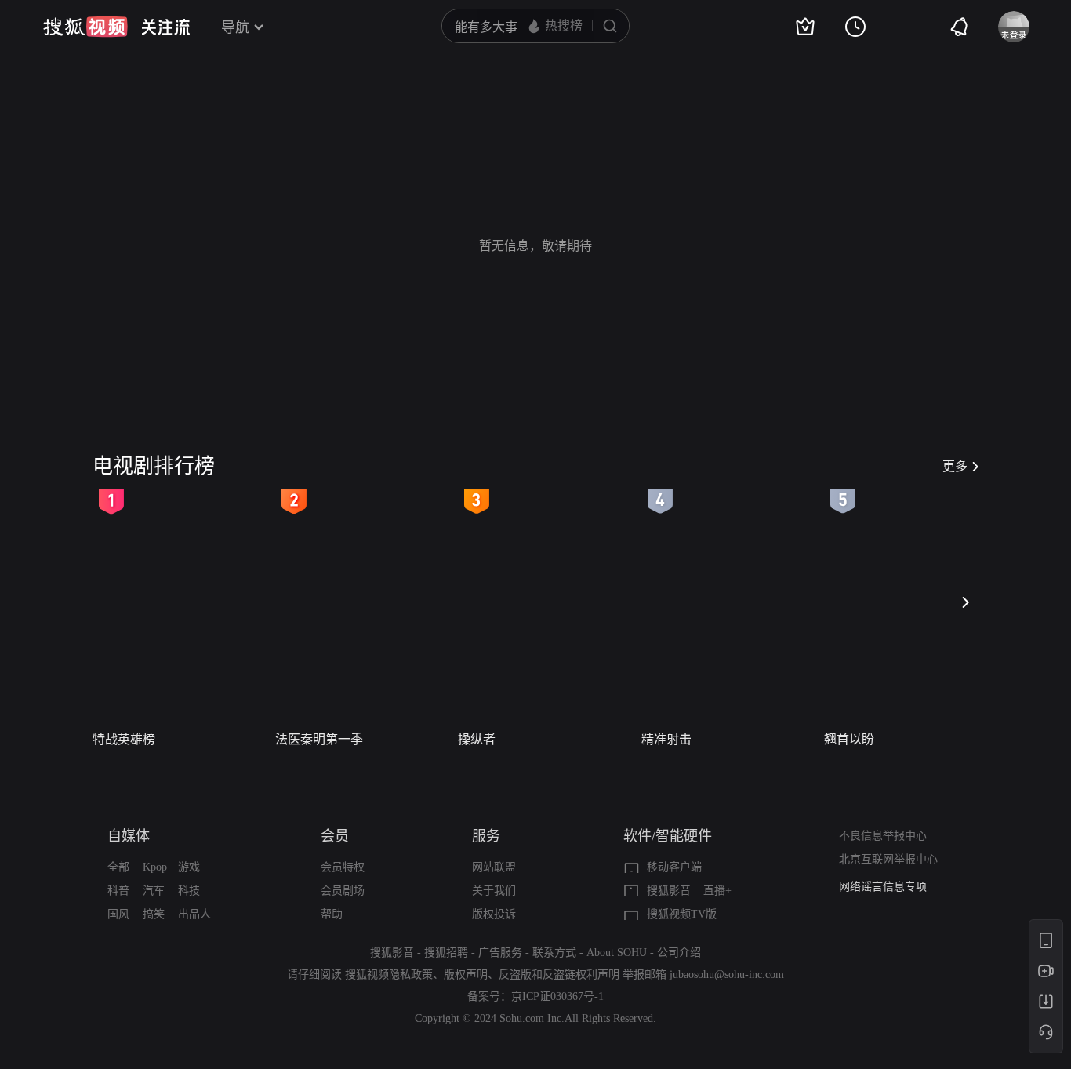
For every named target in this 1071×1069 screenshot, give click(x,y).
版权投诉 (494, 914)
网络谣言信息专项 (883, 879)
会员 (335, 836)
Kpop (155, 867)
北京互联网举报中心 (888, 859)
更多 (955, 466)
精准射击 (666, 739)
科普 (118, 890)
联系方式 (554, 952)
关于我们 (494, 890)
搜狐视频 (85, 27)
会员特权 (343, 867)
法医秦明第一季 (319, 739)
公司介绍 (679, 952)
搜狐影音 (669, 890)
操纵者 (477, 739)
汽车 (154, 890)
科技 (189, 890)
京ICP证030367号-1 (557, 996)
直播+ (717, 890)
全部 (118, 867)
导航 (235, 27)
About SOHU (616, 952)
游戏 (189, 867)
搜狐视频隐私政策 (389, 974)
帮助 (332, 914)
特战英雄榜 (124, 739)
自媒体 (128, 836)
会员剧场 (343, 890)
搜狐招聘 (446, 952)
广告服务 (500, 952)
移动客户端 (674, 867)
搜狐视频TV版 (682, 914)
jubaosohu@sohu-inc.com (727, 974)
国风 (118, 914)
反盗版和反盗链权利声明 (559, 974)
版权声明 (466, 974)
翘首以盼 (849, 739)
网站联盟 (494, 867)
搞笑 (154, 914)
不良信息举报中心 (883, 836)
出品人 (194, 914)
